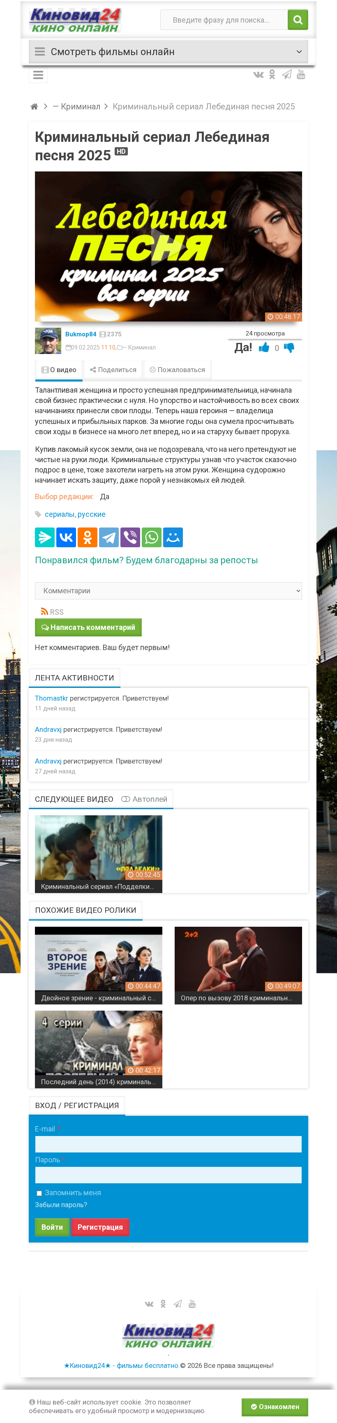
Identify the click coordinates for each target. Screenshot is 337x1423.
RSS (57, 612)
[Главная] (35, 106)
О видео (62, 370)
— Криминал (139, 347)
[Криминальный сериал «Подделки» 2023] (98, 851)
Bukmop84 (81, 334)
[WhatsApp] (152, 537)
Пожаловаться (180, 370)
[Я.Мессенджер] (45, 537)
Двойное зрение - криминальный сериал (101, 998)
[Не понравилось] (289, 347)
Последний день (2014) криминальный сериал (101, 1082)
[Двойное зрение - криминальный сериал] (98, 962)
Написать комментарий (93, 627)
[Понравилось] (264, 347)
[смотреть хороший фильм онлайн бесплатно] (75, 19)
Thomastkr (51, 698)
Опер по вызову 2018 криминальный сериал (241, 998)
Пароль (47, 1159)
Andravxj (48, 729)
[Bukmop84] (48, 341)
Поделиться (116, 370)
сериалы (60, 514)
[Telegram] (109, 537)
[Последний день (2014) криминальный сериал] (98, 1046)
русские (92, 514)
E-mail (45, 1129)
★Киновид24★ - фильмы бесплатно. (122, 1365)
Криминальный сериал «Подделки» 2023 (101, 886)
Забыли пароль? (61, 1205)
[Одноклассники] (87, 537)
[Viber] (130, 537)
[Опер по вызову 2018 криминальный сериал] (238, 962)
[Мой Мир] (173, 537)
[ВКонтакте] (66, 537)
